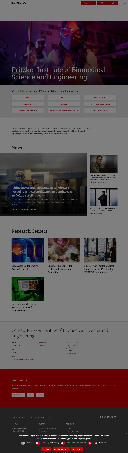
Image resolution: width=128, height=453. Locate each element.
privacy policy (85, 439)
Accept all (77, 449)
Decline (46, 449)
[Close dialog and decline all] (126, 433)
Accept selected (61, 449)
